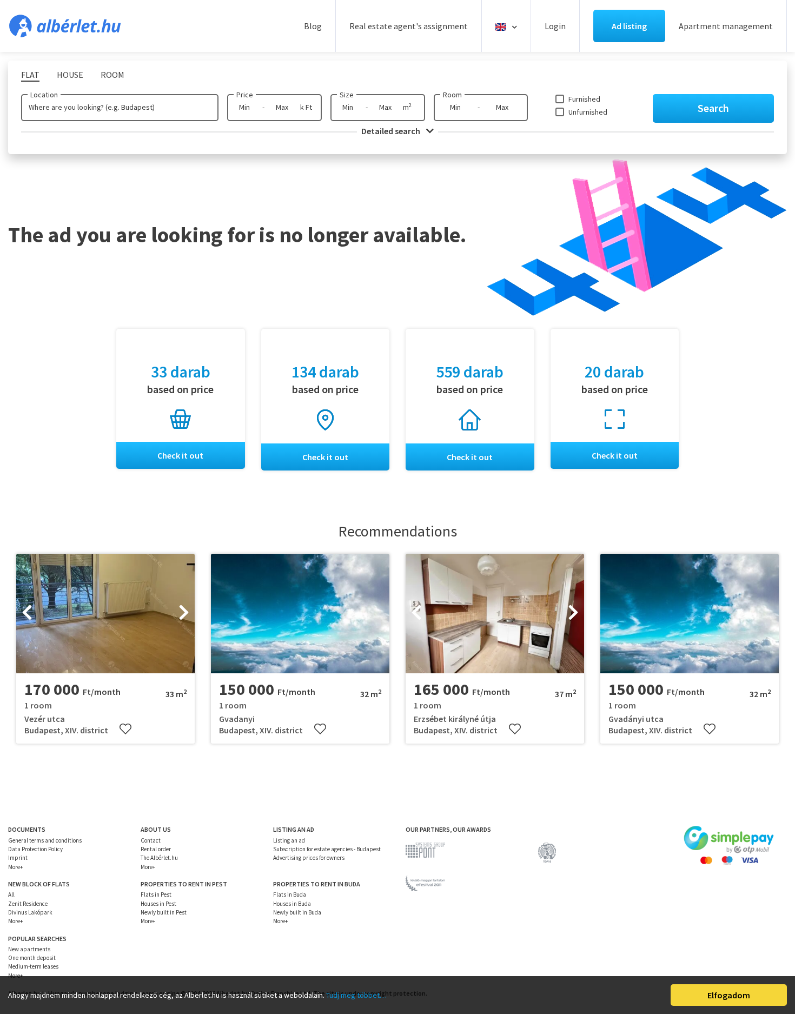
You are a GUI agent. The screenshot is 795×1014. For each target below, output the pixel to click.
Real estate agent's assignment (408, 26)
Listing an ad (289, 840)
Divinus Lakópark (30, 912)
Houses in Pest (158, 903)
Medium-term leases (33, 966)
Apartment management (726, 26)
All (11, 894)
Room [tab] (112, 74)
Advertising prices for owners (309, 857)
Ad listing (629, 26)
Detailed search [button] (391, 130)
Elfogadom (728, 995)
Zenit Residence (28, 903)
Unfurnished (587, 112)
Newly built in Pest (164, 912)
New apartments (29, 949)
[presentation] (27, 613)
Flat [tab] (30, 74)
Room (452, 95)
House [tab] (70, 74)
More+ (15, 867)
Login (555, 26)
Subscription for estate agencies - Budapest (327, 849)
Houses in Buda (292, 903)
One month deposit (32, 958)
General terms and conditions (45, 840)
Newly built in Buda (297, 912)
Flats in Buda (289, 894)
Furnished (584, 99)
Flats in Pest (156, 894)
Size (347, 95)
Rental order (156, 849)
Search (713, 108)
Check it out (180, 455)
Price (244, 95)
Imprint (18, 857)
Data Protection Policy (35, 849)
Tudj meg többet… (356, 995)
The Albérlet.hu (159, 857)
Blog (313, 26)
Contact (151, 840)
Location (44, 95)
